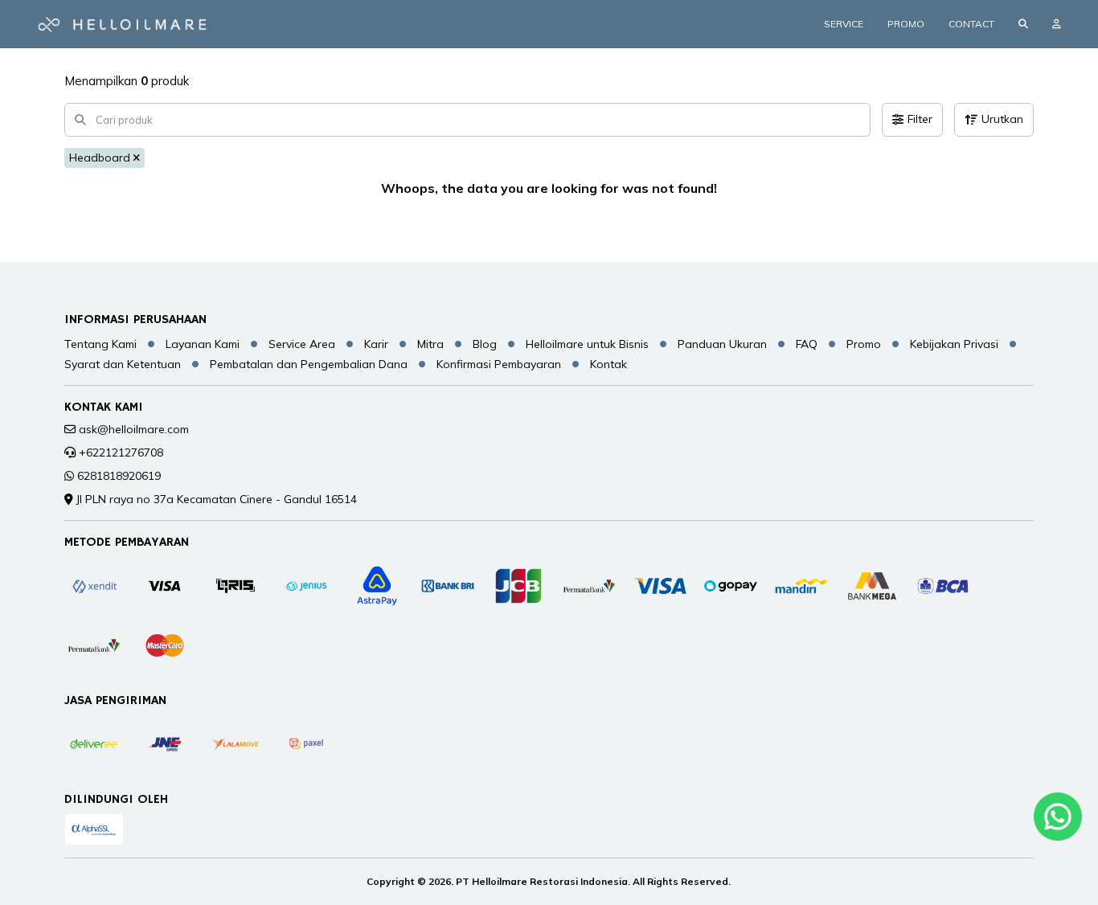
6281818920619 (119, 476)
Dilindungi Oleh (116, 800)
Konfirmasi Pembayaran (498, 364)
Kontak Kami (103, 407)
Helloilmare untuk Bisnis (587, 344)
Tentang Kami (100, 344)
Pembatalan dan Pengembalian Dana (309, 364)
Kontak (608, 364)
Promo (905, 24)
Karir (376, 344)
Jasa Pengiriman (115, 701)
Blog (485, 344)
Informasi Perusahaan (135, 320)
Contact (971, 24)
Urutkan (1002, 119)
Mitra (430, 344)
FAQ (806, 344)
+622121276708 (121, 452)
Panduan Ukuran (722, 344)
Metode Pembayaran (126, 542)
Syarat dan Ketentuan (122, 364)
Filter (919, 119)
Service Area (301, 344)
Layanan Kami (203, 344)
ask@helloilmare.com (134, 429)
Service (843, 24)
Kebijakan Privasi (954, 344)
